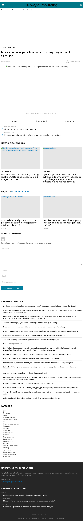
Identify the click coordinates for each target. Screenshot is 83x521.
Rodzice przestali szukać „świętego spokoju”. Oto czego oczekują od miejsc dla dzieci (20, 177)
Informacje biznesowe (11, 424)
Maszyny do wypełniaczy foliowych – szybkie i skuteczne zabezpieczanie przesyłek (38, 363)
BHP (4, 411)
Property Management (11, 446)
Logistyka (6, 430)
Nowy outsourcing (42, 5)
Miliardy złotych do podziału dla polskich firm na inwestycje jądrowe (31, 398)
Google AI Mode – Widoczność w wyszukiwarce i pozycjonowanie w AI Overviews (37, 354)
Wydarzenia (7, 456)
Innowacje (6, 171)
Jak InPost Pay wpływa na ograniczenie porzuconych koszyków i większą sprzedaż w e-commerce (40, 368)
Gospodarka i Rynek (10, 419)
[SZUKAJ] (81, 5)
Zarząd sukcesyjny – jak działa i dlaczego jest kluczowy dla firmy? (30, 323)
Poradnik (6, 443)
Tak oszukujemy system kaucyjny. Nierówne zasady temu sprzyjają (31, 340)
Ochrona (6, 435)
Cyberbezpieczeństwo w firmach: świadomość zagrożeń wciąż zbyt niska (34, 335)
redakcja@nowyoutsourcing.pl (11, 482)
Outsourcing (7, 439)
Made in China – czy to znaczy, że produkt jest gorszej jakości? (29, 501)
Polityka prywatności (33, 518)
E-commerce (7, 413)
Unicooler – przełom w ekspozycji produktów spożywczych (28, 507)
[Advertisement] (41, 27)
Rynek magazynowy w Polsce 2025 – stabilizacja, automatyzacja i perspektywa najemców (40, 331)
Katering (6, 428)
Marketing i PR (8, 432)
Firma (5, 415)
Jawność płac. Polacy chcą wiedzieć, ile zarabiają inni (25, 373)
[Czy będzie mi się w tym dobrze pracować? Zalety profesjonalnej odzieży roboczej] (20, 207)
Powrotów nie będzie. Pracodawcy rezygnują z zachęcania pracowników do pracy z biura (40, 388)
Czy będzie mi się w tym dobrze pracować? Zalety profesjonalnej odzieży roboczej (19, 222)
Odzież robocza (20, 192)
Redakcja (21, 518)
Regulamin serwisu (48, 518)
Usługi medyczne (9, 452)
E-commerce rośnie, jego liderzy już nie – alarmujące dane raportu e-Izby (34, 327)
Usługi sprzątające (9, 454)
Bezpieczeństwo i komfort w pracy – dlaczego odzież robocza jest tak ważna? (62, 222)
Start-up (6, 448)
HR (4, 422)
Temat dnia (7, 450)
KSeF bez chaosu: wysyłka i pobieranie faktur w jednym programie (31, 358)
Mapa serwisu (61, 518)
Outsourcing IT (8, 441)
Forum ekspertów (9, 417)
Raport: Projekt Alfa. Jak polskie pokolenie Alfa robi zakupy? (28, 383)
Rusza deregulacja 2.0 (12, 344)
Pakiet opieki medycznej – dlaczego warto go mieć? (25, 495)
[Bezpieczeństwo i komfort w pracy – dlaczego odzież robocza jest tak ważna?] (62, 207)
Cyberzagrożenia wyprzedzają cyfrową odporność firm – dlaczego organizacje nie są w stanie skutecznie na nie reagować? (62, 178)
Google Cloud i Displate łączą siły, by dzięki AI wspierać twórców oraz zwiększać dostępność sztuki (41, 393)
